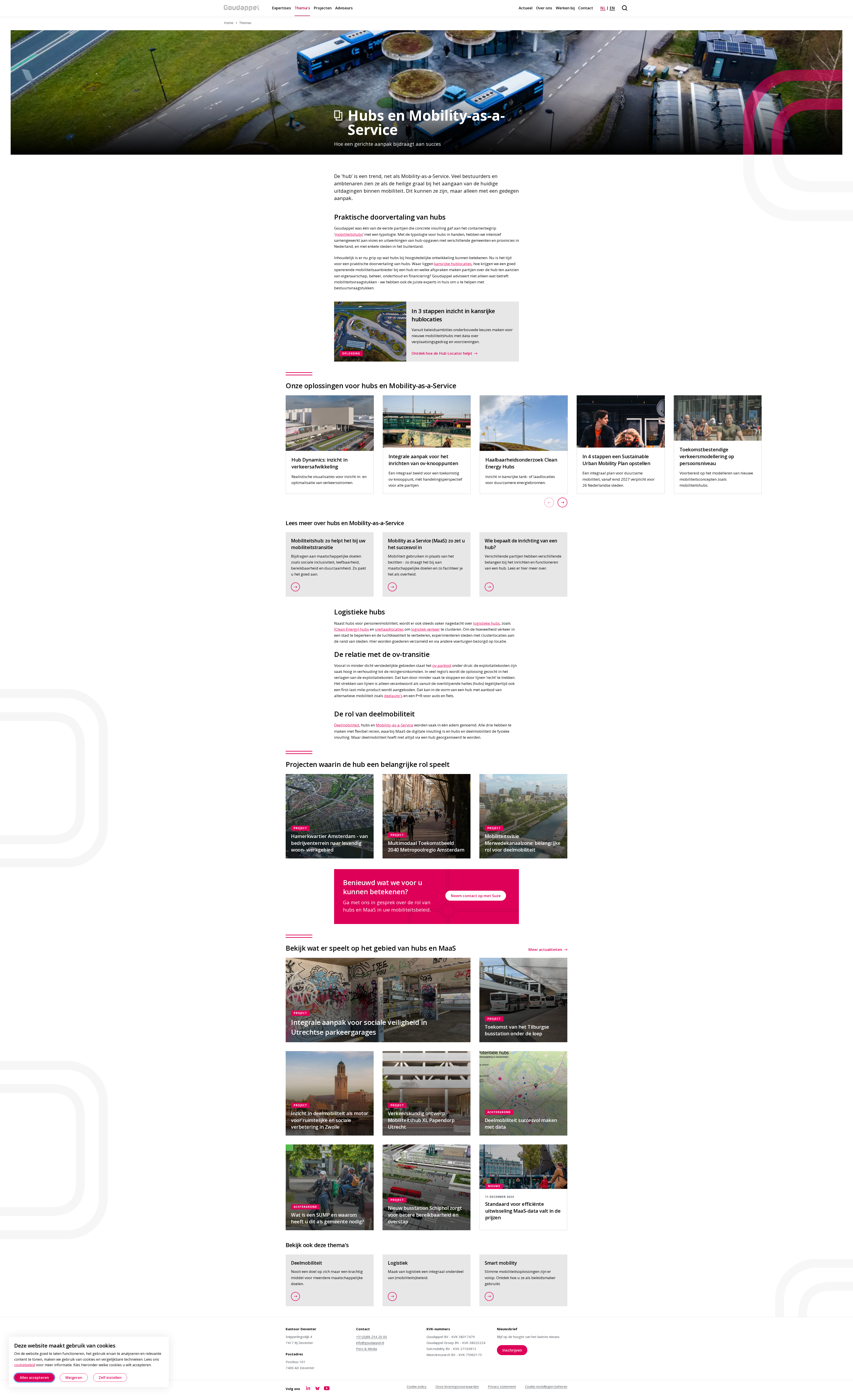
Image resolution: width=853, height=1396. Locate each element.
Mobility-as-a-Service (394, 725)
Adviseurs (344, 7)
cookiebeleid (24, 1364)
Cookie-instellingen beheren (546, 1386)
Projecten (323, 7)
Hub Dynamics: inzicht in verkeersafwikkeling (319, 463)
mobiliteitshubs (349, 234)
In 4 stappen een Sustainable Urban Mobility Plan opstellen (616, 459)
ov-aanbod (441, 665)
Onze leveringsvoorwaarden (457, 1386)
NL (603, 7)
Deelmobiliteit (346, 725)
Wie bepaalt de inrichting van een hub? (521, 544)
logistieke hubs (486, 623)
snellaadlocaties (389, 629)
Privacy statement (502, 1386)
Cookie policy (416, 1386)
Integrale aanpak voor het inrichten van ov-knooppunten (423, 459)
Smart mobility (501, 1263)
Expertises (281, 7)
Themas (245, 22)
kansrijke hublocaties (453, 263)
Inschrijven (514, 1351)
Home (228, 22)
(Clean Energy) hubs (351, 629)
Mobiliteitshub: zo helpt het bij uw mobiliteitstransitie (328, 544)
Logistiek (398, 1263)
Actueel (525, 7)
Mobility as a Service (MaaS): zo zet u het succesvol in (426, 544)
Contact (585, 7)
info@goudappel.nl (370, 1342)
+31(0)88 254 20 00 (371, 1336)
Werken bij (565, 7)
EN (612, 7)
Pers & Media (366, 1348)
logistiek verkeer (425, 629)
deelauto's (393, 695)
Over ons (544, 7)
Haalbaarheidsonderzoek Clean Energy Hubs (521, 463)
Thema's (302, 7)
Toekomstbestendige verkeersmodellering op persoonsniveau (707, 456)
